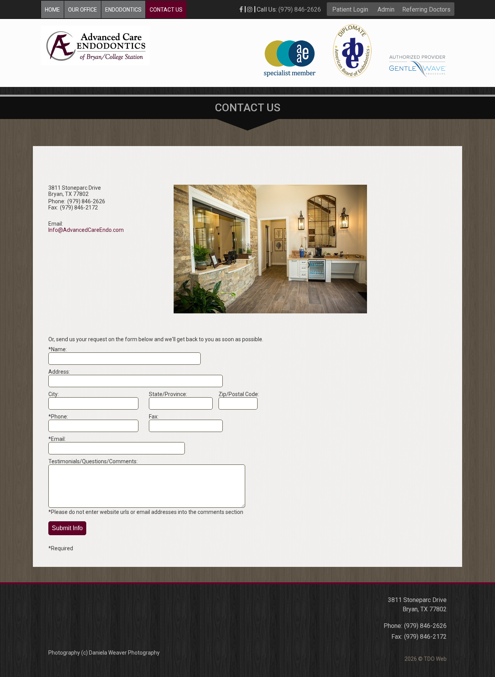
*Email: (57, 439)
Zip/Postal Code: (238, 394)
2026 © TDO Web (426, 659)
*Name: (57, 349)
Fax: (154, 416)
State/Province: (168, 394)
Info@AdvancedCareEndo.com (86, 230)
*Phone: (58, 416)
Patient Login (350, 9)
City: (53, 394)
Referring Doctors (426, 9)
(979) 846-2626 (299, 9)
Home (52, 10)
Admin (385, 9)
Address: (59, 372)
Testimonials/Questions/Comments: (93, 461)
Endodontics (123, 10)
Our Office (82, 10)
